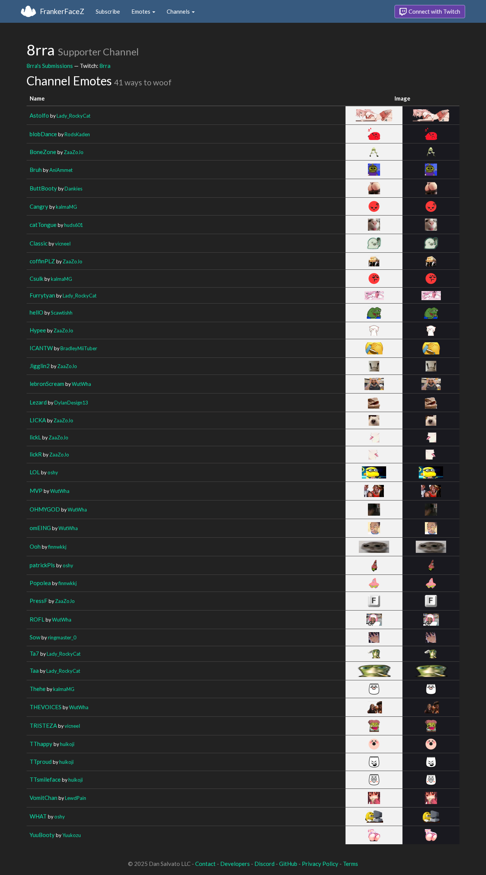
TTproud (41, 761)
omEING (40, 527)
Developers (235, 863)
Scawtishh (62, 313)
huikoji (67, 744)
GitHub (288, 863)
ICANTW (41, 348)
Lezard (38, 402)
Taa (34, 670)
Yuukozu (71, 835)
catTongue (43, 224)
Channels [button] (179, 11)
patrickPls (42, 565)
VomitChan (43, 797)
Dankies (73, 189)
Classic (38, 243)
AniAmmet (61, 170)
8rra (104, 65)
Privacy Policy (320, 863)
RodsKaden (77, 134)
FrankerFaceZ (62, 11)
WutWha (81, 384)
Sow (35, 637)
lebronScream (47, 383)
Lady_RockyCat (73, 116)
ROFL (37, 619)
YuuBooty (42, 834)
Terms (350, 863)
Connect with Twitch (433, 11)
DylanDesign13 (71, 403)
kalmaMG (66, 207)
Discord (264, 863)
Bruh (36, 169)
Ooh (35, 546)
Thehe (38, 688)
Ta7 (34, 653)
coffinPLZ (42, 261)
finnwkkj (57, 547)
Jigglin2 (40, 365)
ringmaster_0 (62, 637)
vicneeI (63, 244)
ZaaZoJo (74, 152)
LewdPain (75, 798)
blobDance (43, 134)
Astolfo (39, 115)
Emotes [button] (141, 11)
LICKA (38, 420)
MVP (36, 490)
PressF (38, 600)
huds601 (73, 225)
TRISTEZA (43, 725)
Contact (205, 863)
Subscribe (108, 11)
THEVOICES (46, 706)
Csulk (36, 278)
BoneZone (43, 151)
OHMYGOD (45, 509)
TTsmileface (45, 779)
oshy (52, 472)
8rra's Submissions (50, 65)
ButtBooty (43, 188)
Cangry (39, 206)
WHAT (38, 816)
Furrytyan (42, 295)
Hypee (38, 330)
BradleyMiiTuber (78, 348)
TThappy (41, 743)
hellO (36, 312)
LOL (35, 472)
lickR (36, 454)
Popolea (40, 582)
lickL (35, 437)
